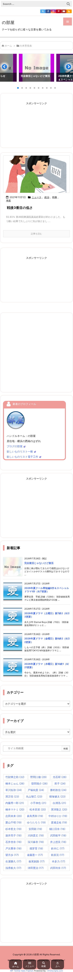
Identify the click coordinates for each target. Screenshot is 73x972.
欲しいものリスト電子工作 (22, 456)
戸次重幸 (13, 848)
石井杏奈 (13, 841)
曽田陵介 (39, 783)
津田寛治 (36, 867)
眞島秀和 (35, 815)
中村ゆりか (57, 815)
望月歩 (12, 854)
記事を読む (36, 233)
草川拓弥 (13, 790)
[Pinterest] (58, 11)
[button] (6, 68)
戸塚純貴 (36, 790)
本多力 (58, 861)
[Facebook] (48, 11)
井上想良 (58, 841)
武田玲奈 (58, 867)
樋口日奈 (57, 828)
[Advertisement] (36, 122)
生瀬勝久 (13, 861)
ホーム (8, 45)
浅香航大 (13, 867)
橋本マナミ (14, 809)
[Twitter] (42, 11)
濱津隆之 (59, 809)
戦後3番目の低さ (20, 208)
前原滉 (57, 854)
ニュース (36, 197)
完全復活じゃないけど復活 (39, 562)
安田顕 (35, 828)
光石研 (59, 777)
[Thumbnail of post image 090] (36, 174)
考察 (8, 200)
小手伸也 (38, 802)
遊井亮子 (13, 835)
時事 (54, 197)
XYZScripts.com (55, 970)
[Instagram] (53, 11)
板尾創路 (37, 861)
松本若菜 (38, 809)
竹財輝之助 (14, 777)
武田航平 (58, 835)
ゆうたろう (36, 822)
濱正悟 (12, 796)
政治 (46, 197)
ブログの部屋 (14, 446)
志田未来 (13, 815)
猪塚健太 (57, 796)
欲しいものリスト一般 (20, 451)
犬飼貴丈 (36, 835)
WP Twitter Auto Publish (22, 970)
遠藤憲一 (35, 854)
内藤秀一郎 (14, 802)
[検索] (68, 4)
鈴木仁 (57, 848)
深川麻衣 (36, 841)
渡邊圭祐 (59, 822)
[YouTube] (63, 11)
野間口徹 (38, 777)
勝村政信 (58, 790)
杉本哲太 (13, 828)
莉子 (60, 783)
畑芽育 (36, 848)
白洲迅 (59, 802)
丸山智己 (34, 796)
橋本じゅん (14, 783)
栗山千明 (13, 822)
